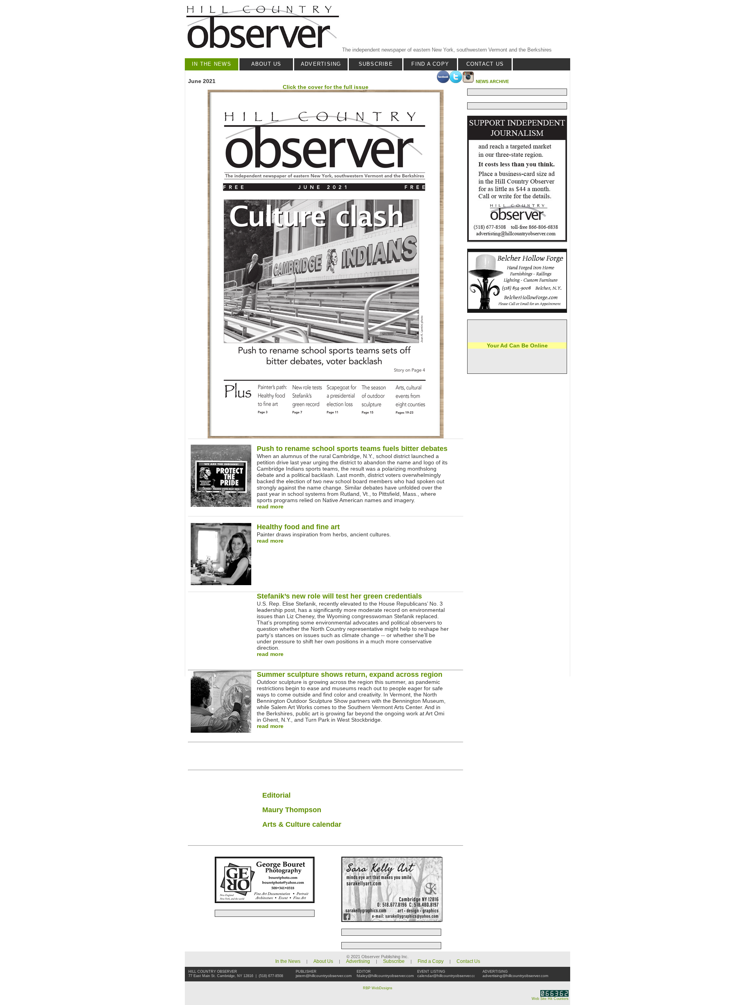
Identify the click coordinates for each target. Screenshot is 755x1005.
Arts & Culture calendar (301, 824)
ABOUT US (266, 64)
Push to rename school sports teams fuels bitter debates (352, 449)
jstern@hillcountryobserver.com (324, 976)
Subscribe (394, 961)
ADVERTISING (321, 64)
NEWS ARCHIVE (492, 81)
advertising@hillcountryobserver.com (515, 976)
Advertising (358, 961)
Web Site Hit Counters (550, 999)
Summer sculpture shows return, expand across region (349, 674)
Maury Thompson (291, 810)
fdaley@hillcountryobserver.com (385, 976)
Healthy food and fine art (298, 527)
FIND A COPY (430, 64)
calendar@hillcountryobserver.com (448, 976)
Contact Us (468, 961)
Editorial (276, 795)
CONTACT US (485, 64)
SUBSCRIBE (376, 64)
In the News (287, 961)
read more (270, 506)
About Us (323, 961)
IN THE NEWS (211, 64)
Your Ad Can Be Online (517, 345)
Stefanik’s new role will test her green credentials (339, 596)
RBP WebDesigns (377, 988)
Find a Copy (431, 961)
